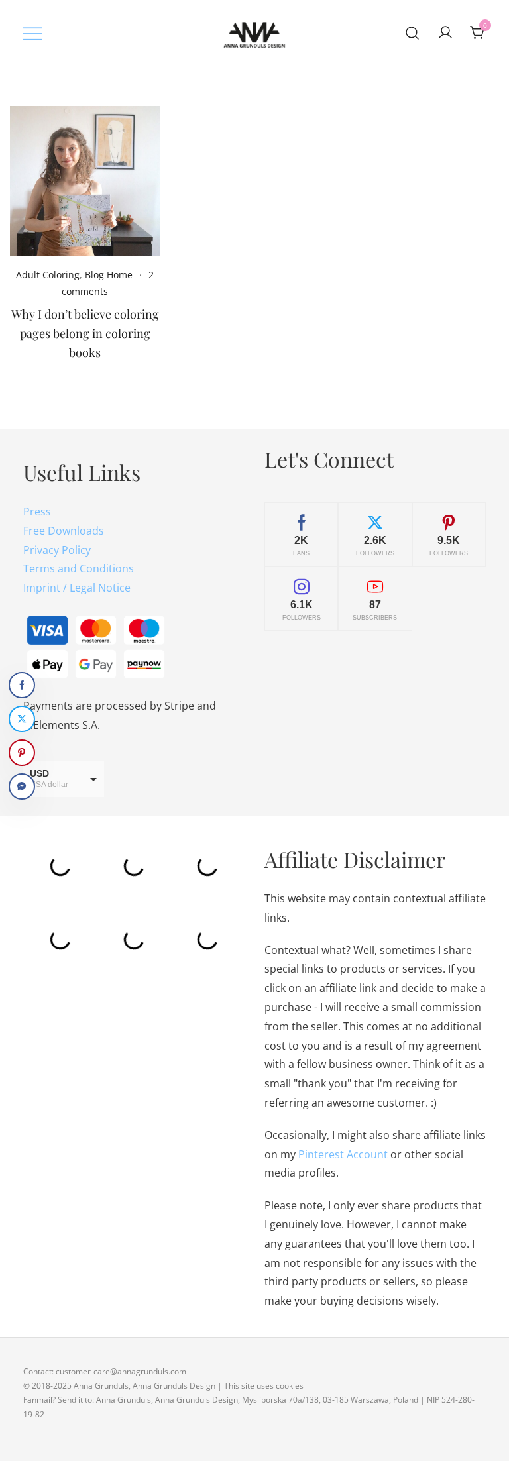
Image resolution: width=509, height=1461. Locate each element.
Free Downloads (63, 530)
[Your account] (445, 33)
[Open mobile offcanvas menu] (32, 32)
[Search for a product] (412, 32)
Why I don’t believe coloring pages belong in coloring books (85, 333)
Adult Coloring (48, 274)
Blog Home (109, 274)
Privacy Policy (57, 550)
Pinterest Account (343, 1154)
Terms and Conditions (78, 568)
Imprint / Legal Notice (77, 587)
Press (37, 511)
